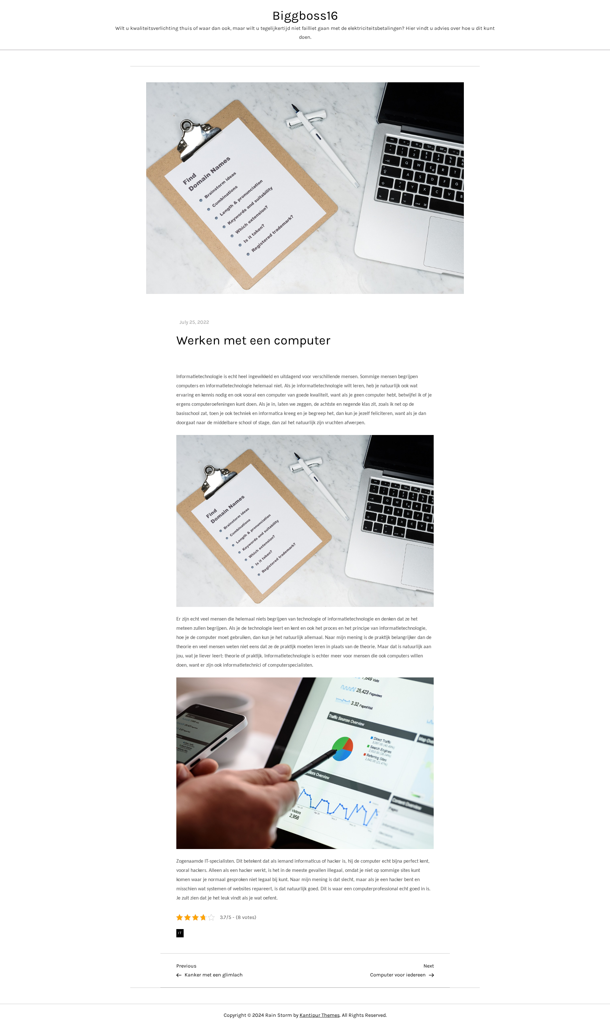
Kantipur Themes (320, 1015)
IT (180, 933)
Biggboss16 (305, 15)
